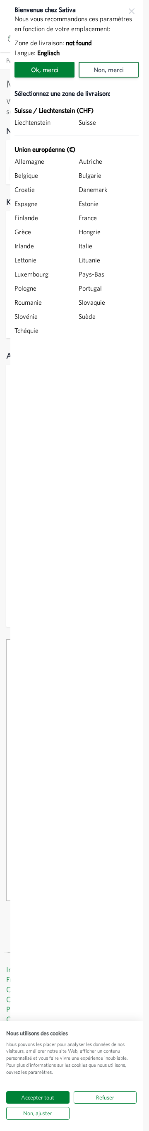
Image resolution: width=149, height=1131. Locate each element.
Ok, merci (44, 69)
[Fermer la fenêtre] (132, 11)
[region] (76, 565)
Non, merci (109, 69)
